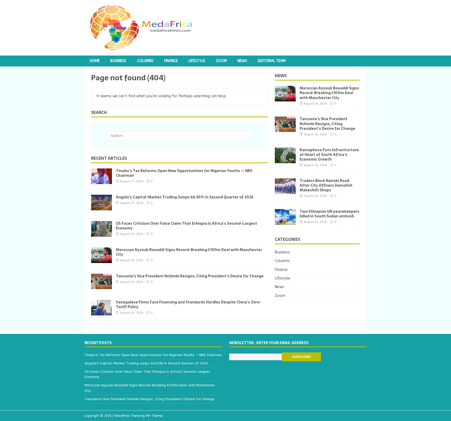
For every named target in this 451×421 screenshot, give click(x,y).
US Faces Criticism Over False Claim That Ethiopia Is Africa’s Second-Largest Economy (186, 226)
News (242, 61)
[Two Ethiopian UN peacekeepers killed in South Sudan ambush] (285, 221)
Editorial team (272, 61)
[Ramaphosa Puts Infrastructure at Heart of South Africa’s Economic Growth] (285, 160)
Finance (171, 61)
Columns (145, 61)
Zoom (221, 61)
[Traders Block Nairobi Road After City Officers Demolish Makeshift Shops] (285, 190)
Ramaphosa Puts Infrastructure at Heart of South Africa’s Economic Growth (329, 154)
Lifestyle (196, 61)
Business (118, 61)
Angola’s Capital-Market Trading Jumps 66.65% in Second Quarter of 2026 (184, 197)
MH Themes (154, 416)
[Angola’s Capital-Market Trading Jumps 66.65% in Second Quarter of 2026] (101, 207)
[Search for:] (179, 135)
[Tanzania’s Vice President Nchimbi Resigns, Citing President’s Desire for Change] (101, 286)
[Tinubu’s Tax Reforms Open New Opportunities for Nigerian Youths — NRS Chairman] (101, 181)
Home (95, 61)
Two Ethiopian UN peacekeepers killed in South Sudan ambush (329, 214)
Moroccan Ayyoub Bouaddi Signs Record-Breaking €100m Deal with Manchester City (189, 252)
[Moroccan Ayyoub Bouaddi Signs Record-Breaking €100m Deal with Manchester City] (101, 260)
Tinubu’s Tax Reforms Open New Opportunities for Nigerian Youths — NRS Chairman (184, 173)
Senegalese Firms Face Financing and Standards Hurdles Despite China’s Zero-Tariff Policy (188, 304)
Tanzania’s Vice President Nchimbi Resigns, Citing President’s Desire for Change (190, 276)
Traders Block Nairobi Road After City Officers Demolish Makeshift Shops (326, 185)
